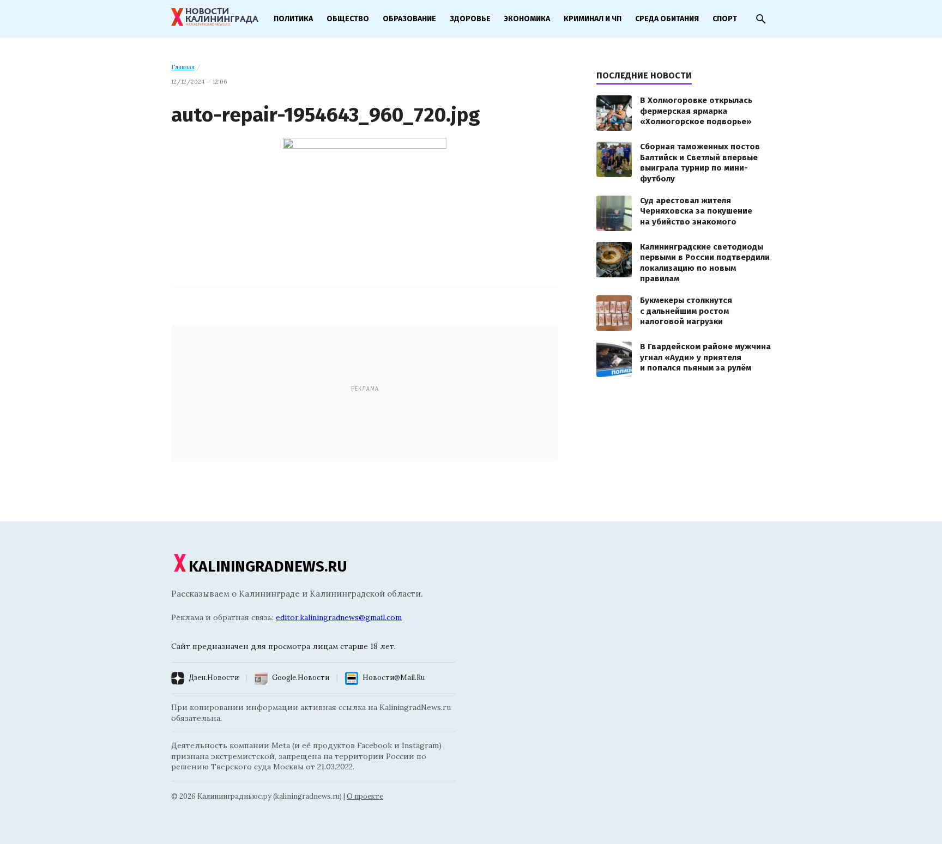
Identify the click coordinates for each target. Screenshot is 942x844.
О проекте (365, 796)
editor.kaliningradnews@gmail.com (339, 617)
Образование (409, 18)
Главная (183, 67)
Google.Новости (300, 677)
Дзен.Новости (214, 677)
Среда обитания (667, 18)
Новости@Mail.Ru (394, 677)
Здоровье (470, 18)
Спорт (724, 18)
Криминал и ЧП (592, 18)
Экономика (527, 18)
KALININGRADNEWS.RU (268, 566)
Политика (293, 18)
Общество (348, 18)
